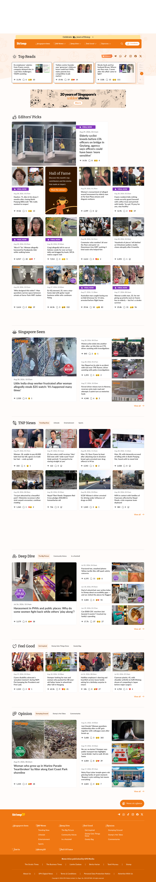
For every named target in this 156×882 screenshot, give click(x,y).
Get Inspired (90, 830)
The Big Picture (68, 830)
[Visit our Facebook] (135, 56)
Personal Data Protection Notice (97, 874)
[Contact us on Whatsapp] (120, 56)
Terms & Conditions (68, 874)
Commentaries (114, 839)
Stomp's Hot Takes (115, 835)
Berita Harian (94, 864)
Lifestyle (41, 835)
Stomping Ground (115, 830)
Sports (41, 844)
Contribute (134, 43)
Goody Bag (89, 839)
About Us (27, 874)
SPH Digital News (46, 874)
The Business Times (54, 864)
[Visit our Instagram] (130, 56)
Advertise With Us (125, 874)
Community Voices (69, 835)
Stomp (128, 864)
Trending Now (43, 830)
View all (137, 406)
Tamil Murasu (113, 864)
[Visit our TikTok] (125, 56)
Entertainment (44, 839)
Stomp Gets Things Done (92, 835)
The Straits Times (32, 864)
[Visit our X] (140, 56)
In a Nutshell (67, 839)
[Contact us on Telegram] (115, 56)
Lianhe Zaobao (75, 864)
